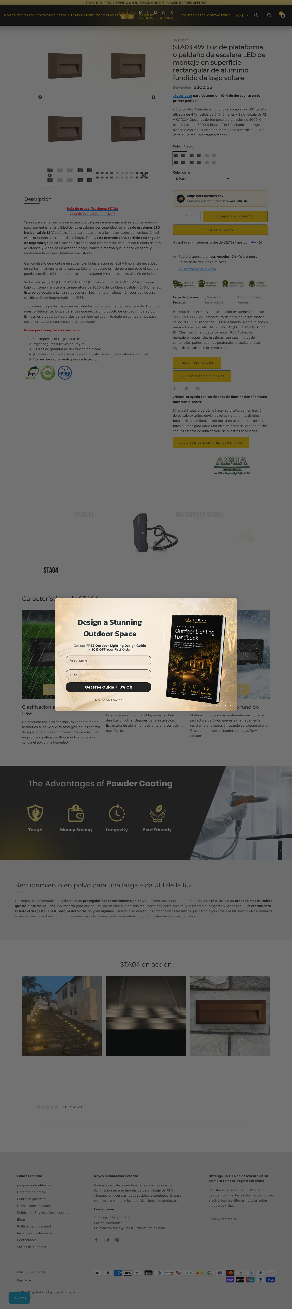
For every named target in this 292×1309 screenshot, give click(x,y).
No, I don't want (108, 700)
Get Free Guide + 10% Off (109, 687)
